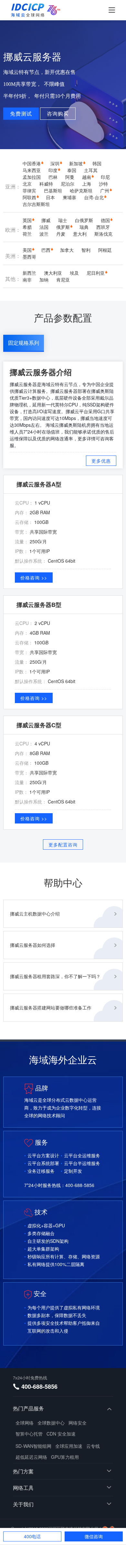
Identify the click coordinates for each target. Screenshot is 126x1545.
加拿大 (67, 250)
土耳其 (91, 170)
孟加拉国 (32, 177)
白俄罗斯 (84, 220)
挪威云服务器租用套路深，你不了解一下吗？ (55, 976)
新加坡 (76, 163)
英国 (27, 220)
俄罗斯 (63, 227)
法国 (43, 227)
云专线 (93, 1446)
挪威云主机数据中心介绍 (35, 913)
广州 (104, 190)
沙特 (103, 183)
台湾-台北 (94, 197)
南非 (27, 279)
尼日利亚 (96, 273)
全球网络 (25, 1422)
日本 (50, 197)
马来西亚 (32, 170)
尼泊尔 (67, 183)
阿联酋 (29, 197)
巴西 (45, 250)
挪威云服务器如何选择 (32, 945)
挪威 (45, 220)
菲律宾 (29, 190)
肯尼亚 (63, 279)
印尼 (105, 177)
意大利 (80, 233)
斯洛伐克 (103, 233)
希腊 (27, 227)
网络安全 (77, 1422)
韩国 (96, 163)
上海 (86, 183)
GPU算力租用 (65, 1457)
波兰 (43, 233)
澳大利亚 (53, 273)
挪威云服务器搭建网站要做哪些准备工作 (50, 1007)
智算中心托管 (29, 1433)
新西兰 (29, 273)
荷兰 (27, 233)
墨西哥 (29, 256)
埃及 (74, 273)
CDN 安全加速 (61, 1433)
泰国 (71, 170)
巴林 (53, 177)
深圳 (54, 163)
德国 (105, 220)
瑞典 (84, 227)
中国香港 (32, 163)
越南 (86, 177)
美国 (27, 250)
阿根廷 (105, 250)
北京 (27, 183)
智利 (85, 250)
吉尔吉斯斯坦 (36, 204)
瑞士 (62, 220)
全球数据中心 (51, 1422)
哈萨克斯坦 (81, 190)
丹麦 (60, 233)
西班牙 (103, 227)
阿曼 (69, 177)
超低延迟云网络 (31, 1457)
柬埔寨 (69, 197)
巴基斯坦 (53, 190)
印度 (53, 170)
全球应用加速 (68, 1446)
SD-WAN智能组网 (33, 1446)
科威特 (46, 183)
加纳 (43, 279)
